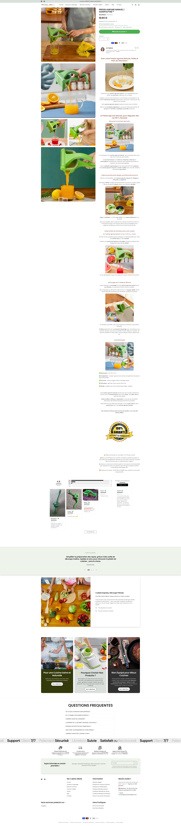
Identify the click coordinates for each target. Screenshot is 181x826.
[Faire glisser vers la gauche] (135, 48)
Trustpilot (43, 805)
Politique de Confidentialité (100, 786)
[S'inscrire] (135, 763)
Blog (68, 793)
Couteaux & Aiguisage (72, 784)
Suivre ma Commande (98, 805)
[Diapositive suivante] (96, 570)
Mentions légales (119, 822)
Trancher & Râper (71, 789)
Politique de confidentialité (88, 822)
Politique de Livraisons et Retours (101, 784)
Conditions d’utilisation (100, 822)
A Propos (69, 796)
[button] (71, 4)
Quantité (101, 36)
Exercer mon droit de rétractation (101, 796)
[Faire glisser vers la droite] (138, 48)
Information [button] (98, 779)
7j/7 (127, 465)
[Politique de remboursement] (119, 446)
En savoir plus (90, 564)
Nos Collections (57, 684)
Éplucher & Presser (72, 786)
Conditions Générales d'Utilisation (101, 793)
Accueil (69, 782)
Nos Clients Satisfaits (98, 808)
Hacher (69, 791)
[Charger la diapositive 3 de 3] (93, 570)
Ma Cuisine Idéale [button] (74, 779)
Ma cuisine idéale (64, 822)
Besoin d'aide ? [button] (124, 779)
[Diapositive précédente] (84, 570)
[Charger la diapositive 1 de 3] (88, 570)
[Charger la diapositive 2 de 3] (91, 570)
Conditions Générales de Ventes (101, 791)
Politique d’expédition (110, 822)
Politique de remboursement (76, 822)
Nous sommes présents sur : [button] (53, 802)
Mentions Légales (97, 782)
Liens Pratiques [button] (99, 802)
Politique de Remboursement (100, 789)
